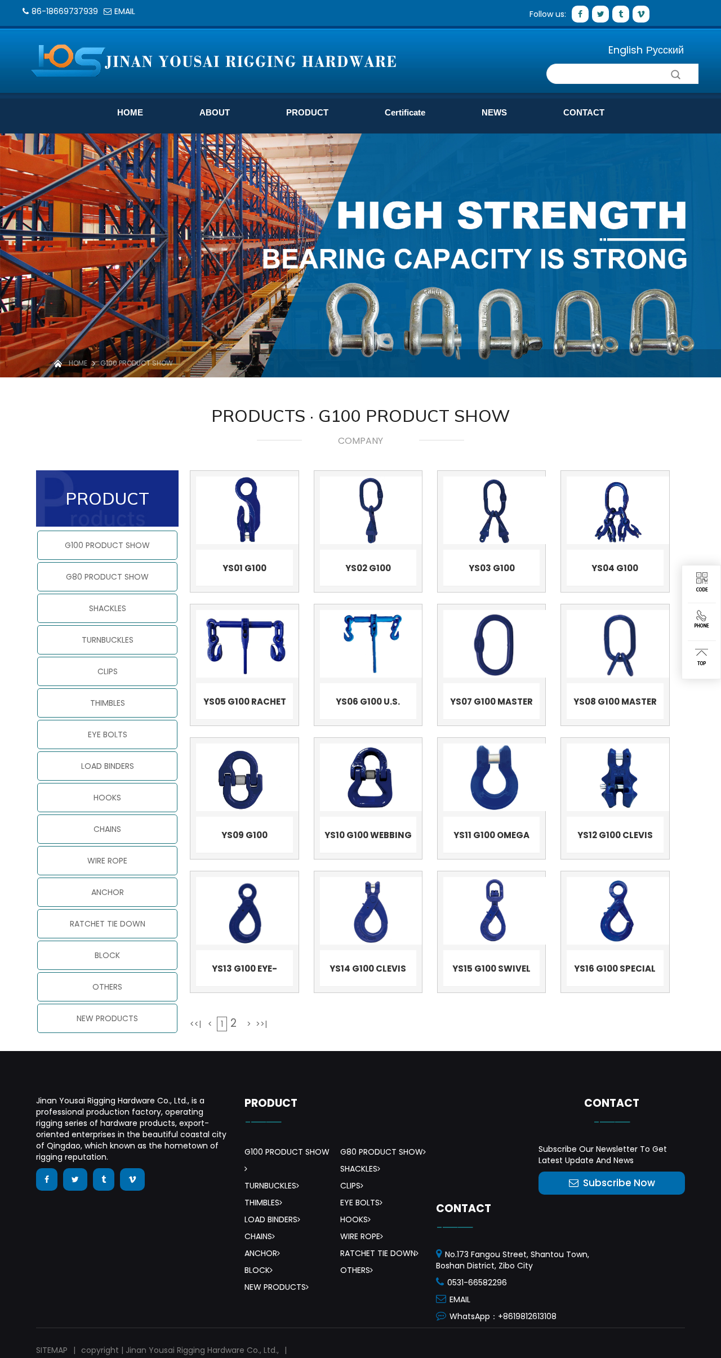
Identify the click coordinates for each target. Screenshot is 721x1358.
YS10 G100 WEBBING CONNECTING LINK (368, 838)
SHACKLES (107, 608)
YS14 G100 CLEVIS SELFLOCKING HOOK (368, 971)
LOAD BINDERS (107, 766)
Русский (665, 50)
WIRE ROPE (107, 860)
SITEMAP (52, 1350)
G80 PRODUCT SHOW (107, 576)
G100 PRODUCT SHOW (136, 363)
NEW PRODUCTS (107, 1018)
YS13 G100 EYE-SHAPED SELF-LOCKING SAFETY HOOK (244, 971)
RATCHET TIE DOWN (107, 923)
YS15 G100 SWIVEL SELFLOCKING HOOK (491, 971)
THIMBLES (107, 703)
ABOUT (214, 112)
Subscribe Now (619, 1183)
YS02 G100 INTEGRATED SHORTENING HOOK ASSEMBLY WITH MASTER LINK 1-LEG (368, 571)
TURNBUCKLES (107, 639)
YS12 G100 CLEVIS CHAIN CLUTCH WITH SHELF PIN (615, 838)
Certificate (405, 112)
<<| (195, 1024)
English (625, 50)
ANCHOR (107, 892)
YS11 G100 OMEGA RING (491, 838)
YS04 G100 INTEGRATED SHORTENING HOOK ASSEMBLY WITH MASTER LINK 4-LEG (615, 571)
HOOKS (107, 797)
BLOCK (107, 955)
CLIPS (107, 671)
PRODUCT (307, 112)
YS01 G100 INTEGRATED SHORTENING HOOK (244, 571)
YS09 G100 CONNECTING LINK (244, 838)
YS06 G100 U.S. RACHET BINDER (368, 704)
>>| (261, 1024)
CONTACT (583, 112)
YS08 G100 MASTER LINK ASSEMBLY (615, 704)
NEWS (494, 112)
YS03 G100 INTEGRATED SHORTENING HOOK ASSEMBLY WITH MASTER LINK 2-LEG (492, 571)
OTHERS (107, 986)
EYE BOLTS (107, 734)
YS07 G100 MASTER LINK (491, 704)
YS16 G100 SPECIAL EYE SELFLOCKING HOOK (615, 971)
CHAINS (107, 829)
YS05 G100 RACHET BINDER (244, 704)
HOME (130, 112)
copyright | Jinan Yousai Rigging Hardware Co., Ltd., (180, 1350)
